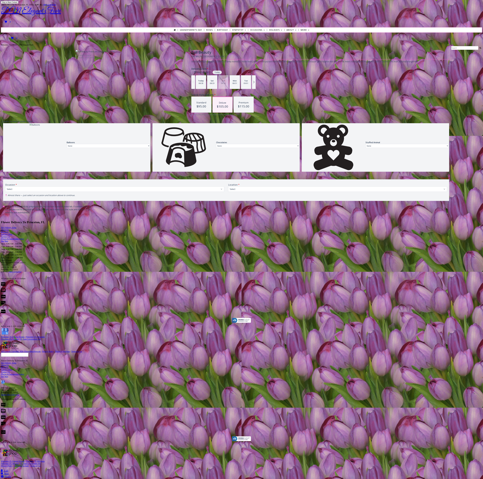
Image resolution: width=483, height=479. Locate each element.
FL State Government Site (30, 339)
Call (5, 470)
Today (217, 72)
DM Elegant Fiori (31, 11)
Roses (209, 30)
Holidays (274, 30)
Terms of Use (76, 351)
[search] (480, 48)
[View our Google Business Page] (5, 335)
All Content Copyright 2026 (12, 351)
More (304, 30)
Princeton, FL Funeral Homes (13, 337)
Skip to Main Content (9, 2)
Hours (7, 476)
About (290, 30)
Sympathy (238, 30)
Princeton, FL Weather (10, 339)
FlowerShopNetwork (32, 351)
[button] (7, 22)
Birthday (222, 30)
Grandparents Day (191, 30)
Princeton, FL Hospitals (35, 337)
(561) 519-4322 (49, 5)
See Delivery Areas (8, 227)
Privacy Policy (48, 351)
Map (6, 473)
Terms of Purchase (62, 351)
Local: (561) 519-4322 (10, 395)
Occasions (256, 30)
